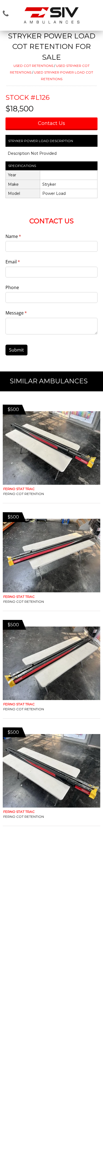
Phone (12, 287)
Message (24, 313)
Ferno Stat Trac (19, 489)
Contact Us (51, 123)
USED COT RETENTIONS (33, 66)
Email (21, 262)
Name (22, 236)
